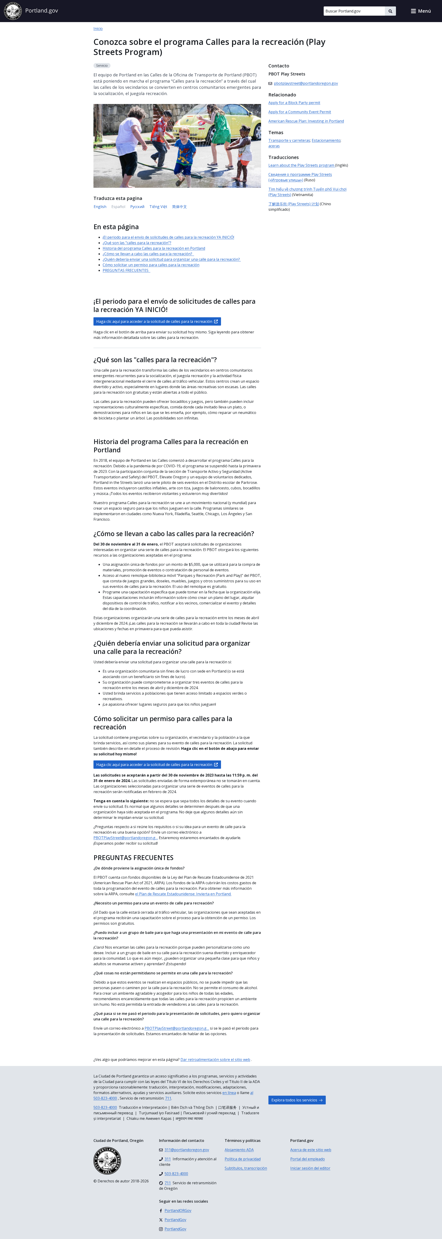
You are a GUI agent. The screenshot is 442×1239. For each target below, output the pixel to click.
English (100, 206)
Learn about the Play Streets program (301, 165)
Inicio (98, 28)
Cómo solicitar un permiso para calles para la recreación (151, 264)
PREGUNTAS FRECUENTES (126, 270)
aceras (274, 145)
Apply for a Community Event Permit (299, 111)
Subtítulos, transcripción (246, 1168)
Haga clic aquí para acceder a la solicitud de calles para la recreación (154, 321)
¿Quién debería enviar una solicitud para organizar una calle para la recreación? (172, 259)
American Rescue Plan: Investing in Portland (306, 121)
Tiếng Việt (158, 206)
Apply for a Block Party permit (294, 102)
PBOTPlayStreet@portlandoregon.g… (125, 837)
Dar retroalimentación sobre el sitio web (215, 1059)
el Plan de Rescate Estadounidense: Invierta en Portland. (183, 893)
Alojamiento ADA (239, 1149)
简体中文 (179, 206)
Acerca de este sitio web (310, 1149)
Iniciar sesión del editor (310, 1168)
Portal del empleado (307, 1158)
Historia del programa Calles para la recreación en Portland (154, 248)
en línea (229, 1092)
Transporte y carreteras (289, 140)
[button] (420, 11)
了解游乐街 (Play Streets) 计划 (293, 203)
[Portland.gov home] (31, 11)
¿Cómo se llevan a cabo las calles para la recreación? (148, 253)
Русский (137, 206)
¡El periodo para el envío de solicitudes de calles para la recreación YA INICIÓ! (168, 237)
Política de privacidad (243, 1158)
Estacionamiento (326, 140)
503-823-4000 (105, 1107)
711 (168, 1098)
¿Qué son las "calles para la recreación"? (137, 242)
